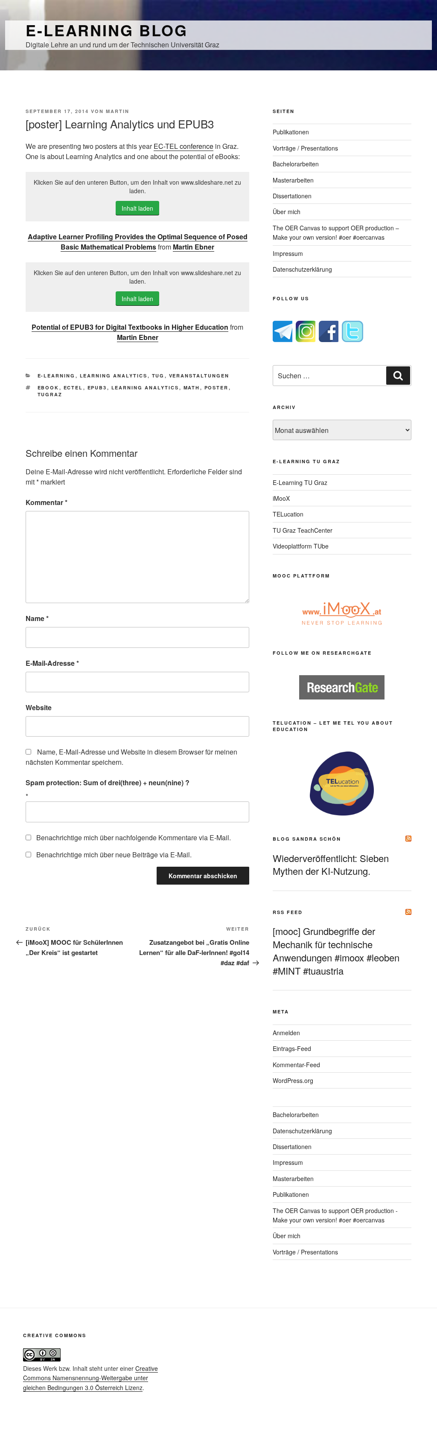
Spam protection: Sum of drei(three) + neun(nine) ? (107, 782)
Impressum (288, 253)
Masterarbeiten (293, 180)
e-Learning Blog (107, 30)
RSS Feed (288, 912)
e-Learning (57, 375)
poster (216, 387)
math (192, 387)
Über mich (286, 211)
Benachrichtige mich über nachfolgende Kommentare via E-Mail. (133, 837)
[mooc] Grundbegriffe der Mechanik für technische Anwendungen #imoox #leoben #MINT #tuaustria (336, 950)
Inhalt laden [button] (137, 208)
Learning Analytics (114, 375)
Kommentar (46, 502)
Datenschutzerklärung (302, 269)
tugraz (50, 394)
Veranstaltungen (199, 375)
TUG (158, 375)
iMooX (281, 498)
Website (39, 707)
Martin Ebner (193, 247)
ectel (73, 387)
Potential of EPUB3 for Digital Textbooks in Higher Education (130, 327)
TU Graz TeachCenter (302, 530)
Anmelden (286, 1032)
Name (37, 618)
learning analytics (145, 387)
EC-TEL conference (183, 146)
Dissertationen (292, 196)
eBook (48, 387)
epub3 (97, 387)
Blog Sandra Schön (307, 839)
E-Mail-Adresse (52, 663)
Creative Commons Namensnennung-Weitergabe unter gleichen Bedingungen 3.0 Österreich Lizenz (90, 1378)
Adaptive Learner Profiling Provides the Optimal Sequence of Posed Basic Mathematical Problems (138, 242)
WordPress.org (293, 1080)
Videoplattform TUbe (301, 546)
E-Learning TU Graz (300, 482)
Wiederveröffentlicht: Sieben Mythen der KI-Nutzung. (331, 864)
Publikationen (291, 132)
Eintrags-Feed (292, 1048)
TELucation (288, 514)
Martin (117, 111)
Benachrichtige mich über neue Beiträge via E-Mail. (114, 854)
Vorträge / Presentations (305, 148)
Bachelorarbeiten (296, 164)
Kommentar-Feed (296, 1064)
